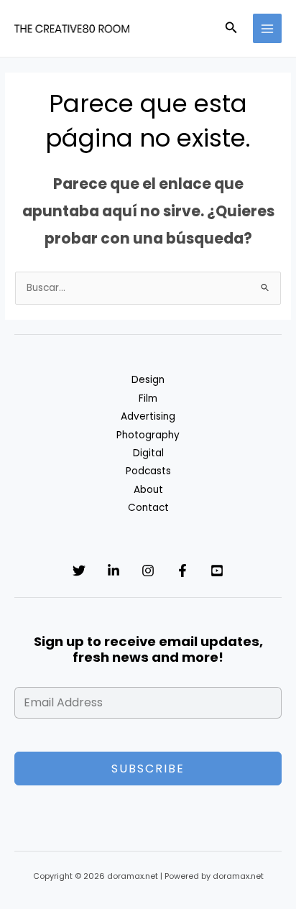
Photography (148, 435)
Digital (148, 453)
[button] (231, 29)
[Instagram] (148, 570)
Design (148, 380)
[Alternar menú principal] (267, 28)
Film (148, 398)
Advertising (148, 416)
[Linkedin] (113, 570)
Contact (148, 508)
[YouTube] (217, 570)
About (148, 490)
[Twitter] (79, 570)
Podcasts (148, 471)
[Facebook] (182, 570)
